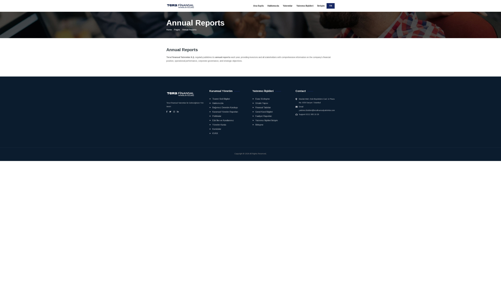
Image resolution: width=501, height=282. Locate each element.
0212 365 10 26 (312, 114)
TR (330, 6)
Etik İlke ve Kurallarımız (223, 120)
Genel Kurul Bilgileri (264, 112)
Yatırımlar (288, 6)
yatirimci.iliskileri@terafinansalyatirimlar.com (317, 110)
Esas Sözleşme (262, 99)
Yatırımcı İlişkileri (304, 6)
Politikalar (216, 116)
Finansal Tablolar (263, 107)
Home (169, 30)
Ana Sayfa (258, 6)
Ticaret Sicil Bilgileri (221, 99)
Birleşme (259, 125)
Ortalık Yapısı (261, 103)
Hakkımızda (273, 6)
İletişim (321, 6)
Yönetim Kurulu (219, 125)
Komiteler (216, 129)
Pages (177, 30)
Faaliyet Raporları (263, 116)
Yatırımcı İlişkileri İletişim (266, 120)
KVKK (215, 133)
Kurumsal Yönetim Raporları (225, 112)
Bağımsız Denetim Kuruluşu (225, 107)
